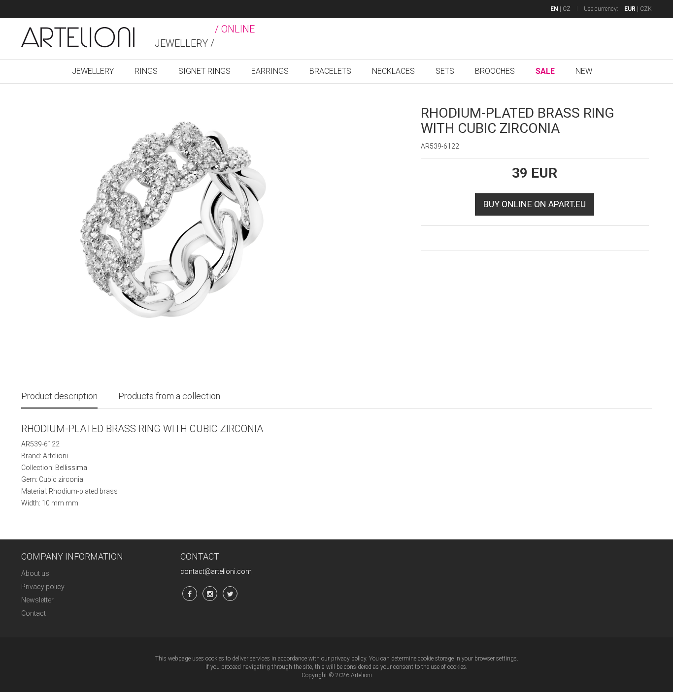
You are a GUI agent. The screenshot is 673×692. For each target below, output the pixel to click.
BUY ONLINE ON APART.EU (534, 204)
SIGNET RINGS (204, 71)
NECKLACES (393, 71)
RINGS (146, 71)
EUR (630, 8)
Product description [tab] (59, 396)
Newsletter (37, 600)
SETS (445, 71)
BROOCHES (495, 71)
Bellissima (71, 468)
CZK (646, 8)
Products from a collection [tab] (169, 396)
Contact (33, 613)
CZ (567, 8)
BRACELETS (330, 71)
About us (35, 573)
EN (554, 8)
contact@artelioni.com (216, 571)
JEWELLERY (93, 71)
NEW (583, 71)
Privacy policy (43, 587)
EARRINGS (270, 71)
